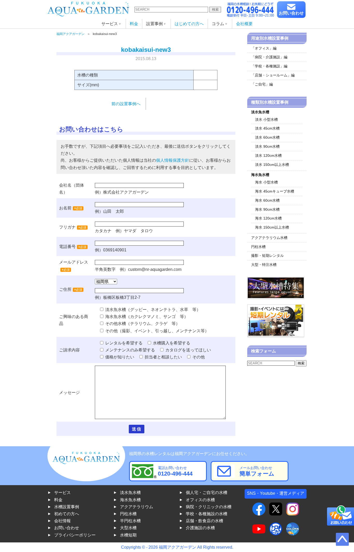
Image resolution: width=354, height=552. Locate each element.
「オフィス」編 (264, 48)
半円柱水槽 (130, 521)
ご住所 (70, 289)
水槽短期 (128, 535)
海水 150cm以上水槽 (272, 227)
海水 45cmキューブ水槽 (274, 191)
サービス (62, 492)
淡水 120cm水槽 (268, 155)
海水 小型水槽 (266, 182)
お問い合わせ (291, 13)
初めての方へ (66, 514)
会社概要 (244, 24)
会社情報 (62, 521)
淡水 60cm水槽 (267, 137)
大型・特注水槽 (264, 265)
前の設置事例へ (125, 104)
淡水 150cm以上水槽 (272, 164)
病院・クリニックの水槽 (208, 507)
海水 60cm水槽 (267, 200)
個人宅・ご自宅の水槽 (206, 492)
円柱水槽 (258, 247)
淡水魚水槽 (130, 492)
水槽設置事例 (66, 507)
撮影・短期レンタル (267, 255)
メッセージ (69, 392)
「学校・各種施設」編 (269, 66)
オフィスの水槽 (200, 500)
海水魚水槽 (130, 500)
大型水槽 (128, 528)
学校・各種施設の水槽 (206, 514)
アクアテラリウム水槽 (269, 238)
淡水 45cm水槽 (267, 128)
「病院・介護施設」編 (269, 57)
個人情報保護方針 (172, 160)
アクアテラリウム (136, 507)
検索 (215, 9)
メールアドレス (73, 262)
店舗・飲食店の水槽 (204, 521)
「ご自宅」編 (262, 84)
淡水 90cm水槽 (267, 146)
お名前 (65, 208)
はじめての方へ (189, 24)
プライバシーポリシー (75, 535)
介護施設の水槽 (200, 528)
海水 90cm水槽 (267, 209)
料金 (134, 24)
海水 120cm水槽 (268, 218)
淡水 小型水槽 (266, 119)
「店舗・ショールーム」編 (273, 75)
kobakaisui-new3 (146, 49)
